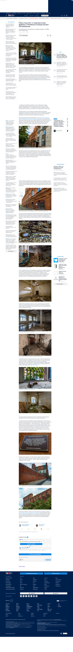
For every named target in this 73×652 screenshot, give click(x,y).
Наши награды (8, 582)
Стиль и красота (58, 579)
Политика (46, 581)
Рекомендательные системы (41, 629)
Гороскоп (38, 13)
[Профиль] (67, 15)
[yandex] (36, 596)
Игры (47, 13)
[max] (29, 596)
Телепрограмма (29, 13)
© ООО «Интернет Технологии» (10, 633)
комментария (24, 35)
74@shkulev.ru (16, 626)
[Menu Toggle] (6, 15)
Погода (24, 13)
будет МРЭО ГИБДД (34, 364)
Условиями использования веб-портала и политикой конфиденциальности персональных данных (51, 624)
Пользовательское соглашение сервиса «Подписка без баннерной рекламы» (48, 630)
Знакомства (19, 13)
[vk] (24, 596)
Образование (35, 589)
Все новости (11, 22)
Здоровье (21, 589)
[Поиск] (62, 15)
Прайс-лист (8, 579)
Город (21, 582)
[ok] (26, 596)
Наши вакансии (8, 584)
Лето (34, 582)
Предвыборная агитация (10, 587)
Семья (45, 589)
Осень (45, 579)
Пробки (32, 15)
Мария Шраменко (25, 524)
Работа (45, 584)
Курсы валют (42, 13)
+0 (47, 545)
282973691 (23, 547)
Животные (22, 587)
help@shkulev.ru (12, 627)
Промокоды (14, 13)
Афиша (34, 13)
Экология (57, 582)
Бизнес (21, 579)
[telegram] (21, 596)
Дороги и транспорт (23, 584)
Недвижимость (8, 13)
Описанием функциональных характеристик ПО (44, 623)
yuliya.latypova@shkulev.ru (57, 619)
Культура (34, 581)
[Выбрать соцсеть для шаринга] (50, 35)
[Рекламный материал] (44, 15)
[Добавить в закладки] (48, 35)
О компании (8, 581)
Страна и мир (58, 581)
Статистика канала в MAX (10, 589)
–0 (50, 545)
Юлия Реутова (42, 524)
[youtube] (34, 596)
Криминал (35, 579)
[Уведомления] (64, 15)
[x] (31, 596)
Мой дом (34, 584)
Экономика (58, 584)
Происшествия (47, 582)
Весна (21, 581)
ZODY (49, 13)
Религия (45, 587)
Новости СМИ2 (22, 566)
